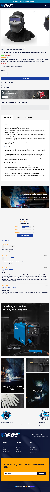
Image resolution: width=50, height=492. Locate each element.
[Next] (48, 1)
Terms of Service (33, 446)
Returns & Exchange (6, 451)
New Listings (18, 447)
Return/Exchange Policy (33, 450)
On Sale (17, 449)
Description (7, 117)
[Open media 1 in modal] (34, 12)
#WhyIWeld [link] (37, 390)
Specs (18, 117)
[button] (3, 57)
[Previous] (1, 1)
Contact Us (4, 449)
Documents (28, 117)
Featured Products (20, 446)
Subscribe (41, 473)
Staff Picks (18, 451)
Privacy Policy (33, 447)
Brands (3, 446)
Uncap (34, 489)
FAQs (3, 447)
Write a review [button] (25, 235)
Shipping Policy (33, 452)
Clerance (18, 453)
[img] (5, 244)
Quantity (2, 70)
